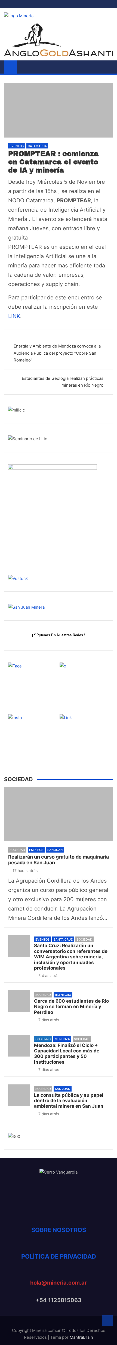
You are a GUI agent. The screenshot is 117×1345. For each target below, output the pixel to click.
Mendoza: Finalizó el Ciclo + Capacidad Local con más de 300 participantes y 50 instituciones (66, 1054)
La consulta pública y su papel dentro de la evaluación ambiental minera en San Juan (68, 1100)
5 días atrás (48, 975)
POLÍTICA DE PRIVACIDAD (58, 1256)
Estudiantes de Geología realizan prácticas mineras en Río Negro (62, 382)
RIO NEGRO (63, 995)
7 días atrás (48, 1019)
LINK (14, 316)
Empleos (36, 850)
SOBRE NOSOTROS (58, 1229)
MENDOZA (62, 1039)
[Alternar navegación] (23, 66)
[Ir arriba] (107, 1320)
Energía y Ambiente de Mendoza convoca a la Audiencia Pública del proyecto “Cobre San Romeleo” (57, 353)
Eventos (17, 146)
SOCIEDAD (17, 850)
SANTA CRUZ (63, 939)
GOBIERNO (43, 1039)
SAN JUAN (55, 850)
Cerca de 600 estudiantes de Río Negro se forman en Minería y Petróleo (71, 1006)
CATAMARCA (37, 146)
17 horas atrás (25, 870)
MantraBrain (81, 1337)
